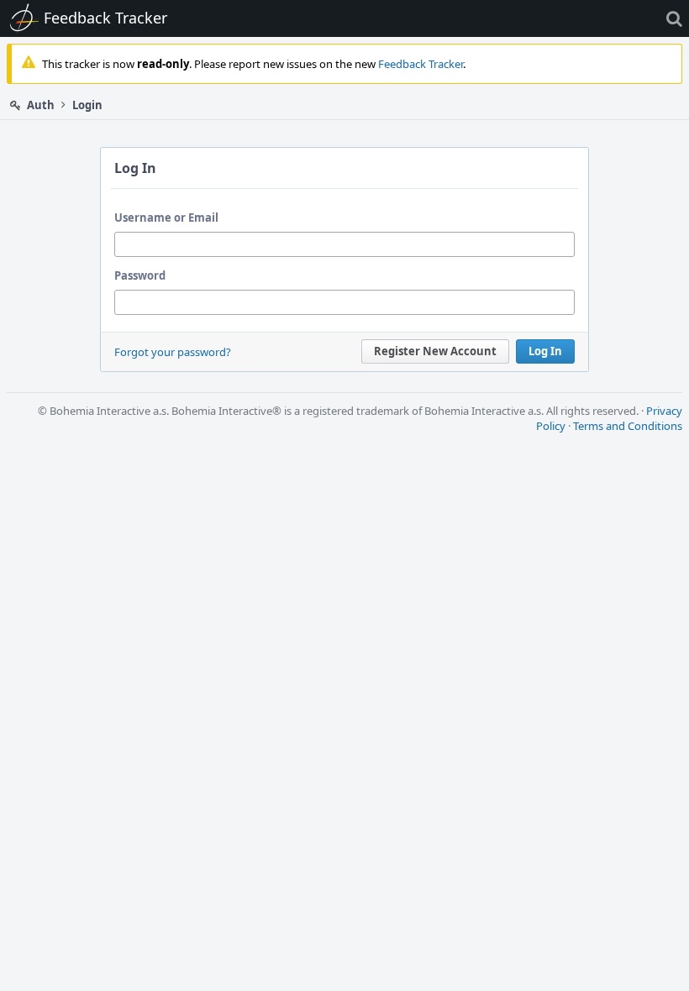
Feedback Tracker (420, 63)
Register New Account (435, 351)
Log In (545, 351)
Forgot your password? (172, 351)
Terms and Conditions (627, 425)
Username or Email (166, 217)
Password (140, 275)
